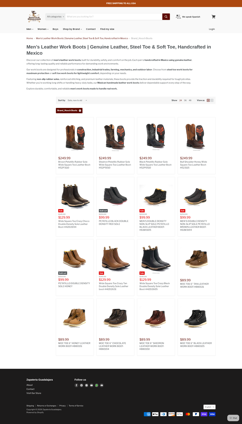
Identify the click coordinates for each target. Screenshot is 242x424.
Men (29, 29)
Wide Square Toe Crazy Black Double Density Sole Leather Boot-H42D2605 (154, 286)
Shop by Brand (71, 29)
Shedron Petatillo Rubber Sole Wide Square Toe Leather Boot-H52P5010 (115, 164)
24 (180, 100)
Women (42, 29)
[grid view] (208, 100)
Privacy (62, 406)
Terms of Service (76, 406)
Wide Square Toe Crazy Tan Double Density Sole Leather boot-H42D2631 (113, 286)
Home (29, 38)
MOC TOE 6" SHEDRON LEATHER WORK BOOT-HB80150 (151, 346)
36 (185, 100)
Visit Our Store (33, 393)
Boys (55, 29)
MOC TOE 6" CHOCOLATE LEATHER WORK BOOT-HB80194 (112, 346)
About (29, 385)
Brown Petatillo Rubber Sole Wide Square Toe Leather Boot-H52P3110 (74, 164)
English (208, 407)
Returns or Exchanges (46, 406)
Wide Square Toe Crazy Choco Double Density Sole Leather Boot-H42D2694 (73, 224)
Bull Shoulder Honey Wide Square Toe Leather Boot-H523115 (193, 164)
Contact (91, 29)
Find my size (107, 29)
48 (190, 100)
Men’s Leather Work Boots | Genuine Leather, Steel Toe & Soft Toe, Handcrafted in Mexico (82, 38)
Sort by (61, 100)
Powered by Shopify (35, 412)
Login (212, 29)
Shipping (30, 406)
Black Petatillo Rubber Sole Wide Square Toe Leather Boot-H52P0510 (155, 164)
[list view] (211, 100)
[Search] (166, 16)
